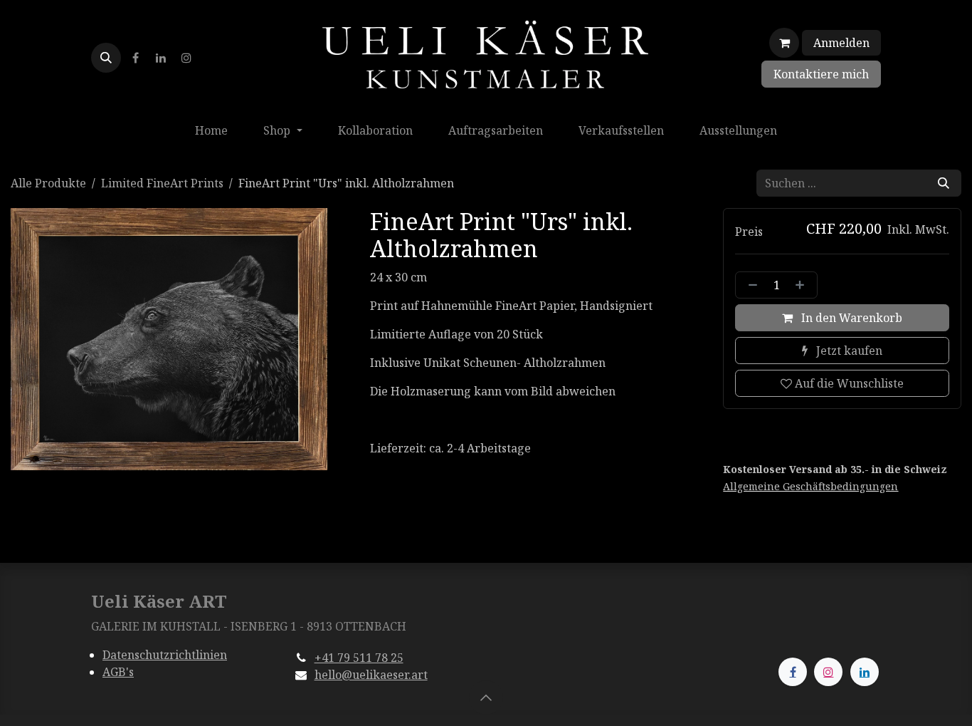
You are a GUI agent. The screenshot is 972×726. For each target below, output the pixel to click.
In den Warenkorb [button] (850, 318)
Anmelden (841, 43)
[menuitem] (211, 130)
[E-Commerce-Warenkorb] (784, 43)
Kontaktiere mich (821, 74)
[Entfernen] (750, 285)
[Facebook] (135, 57)
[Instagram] (186, 57)
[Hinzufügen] (802, 285)
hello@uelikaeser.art (371, 675)
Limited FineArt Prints (162, 183)
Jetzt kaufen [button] (847, 350)
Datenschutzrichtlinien (164, 655)
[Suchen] (943, 183)
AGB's (118, 672)
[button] (106, 58)
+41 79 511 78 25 (359, 657)
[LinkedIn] (160, 57)
